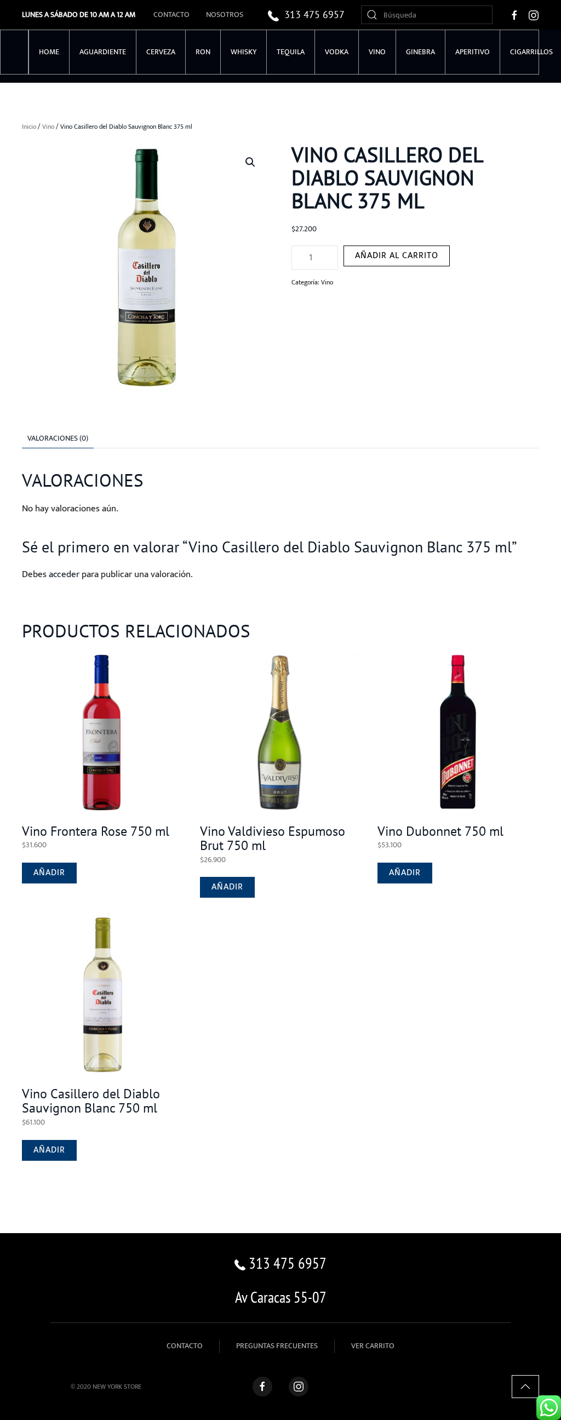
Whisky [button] (243, 51)
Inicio (29, 126)
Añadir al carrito (396, 255)
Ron (203, 51)
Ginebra (420, 51)
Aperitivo (472, 51)
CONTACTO (185, 1345)
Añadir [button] (49, 872)
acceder (64, 574)
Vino (48, 126)
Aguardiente (102, 51)
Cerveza (160, 51)
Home (49, 51)
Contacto (171, 14)
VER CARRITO (372, 1345)
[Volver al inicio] (14, 52)
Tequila (291, 51)
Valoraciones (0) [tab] (57, 438)
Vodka (336, 51)
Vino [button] (377, 51)
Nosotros (224, 14)
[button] (250, 162)
